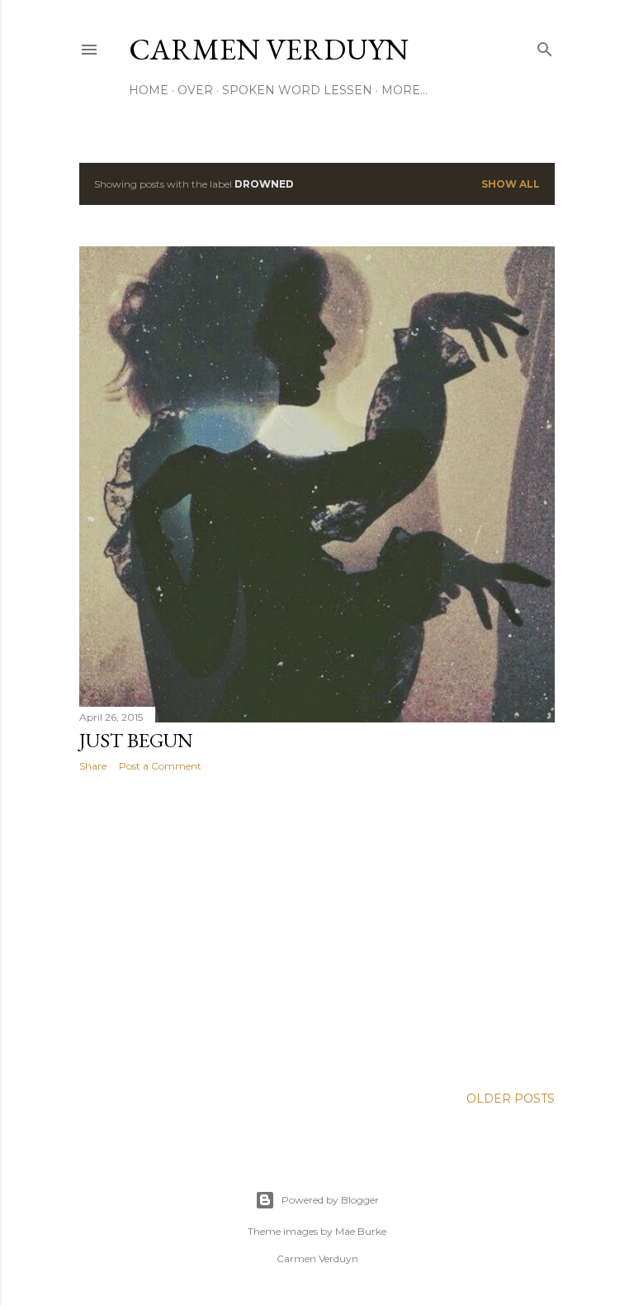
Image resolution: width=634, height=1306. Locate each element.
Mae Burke (360, 1231)
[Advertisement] (317, 929)
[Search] (545, 46)
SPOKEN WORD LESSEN (297, 90)
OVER (195, 90)
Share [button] (92, 766)
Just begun (136, 740)
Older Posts (510, 1098)
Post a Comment (160, 766)
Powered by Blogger (330, 1200)
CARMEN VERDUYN (269, 49)
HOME (148, 90)
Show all (510, 184)
